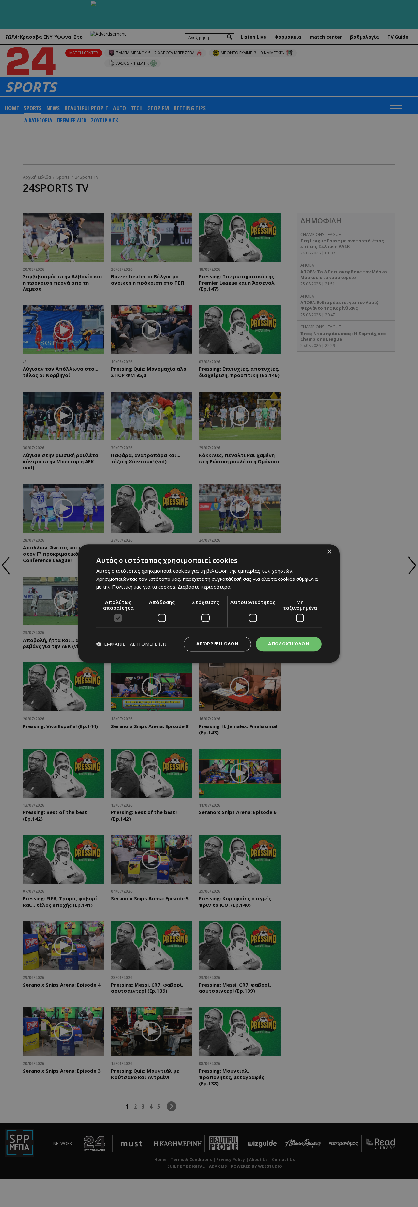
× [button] (329, 551)
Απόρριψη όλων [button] (217, 644)
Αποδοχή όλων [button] (288, 644)
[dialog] (209, 603)
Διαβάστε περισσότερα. (204, 587)
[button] (131, 644)
